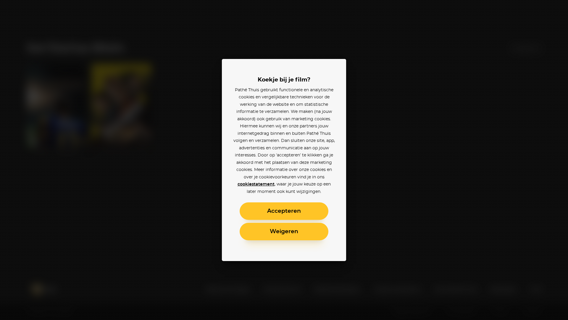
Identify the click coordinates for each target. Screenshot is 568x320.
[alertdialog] (284, 160)
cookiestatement (256, 184)
